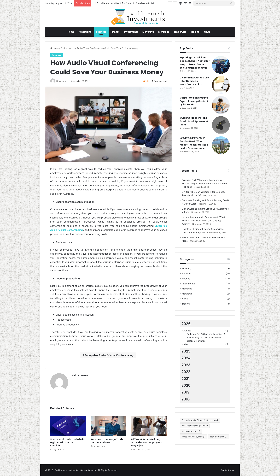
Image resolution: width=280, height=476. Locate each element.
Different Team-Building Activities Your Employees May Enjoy (146, 442)
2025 (186, 351)
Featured (186, 273)
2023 (185, 365)
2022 (185, 371)
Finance (115, 31)
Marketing (148, 31)
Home (71, 31)
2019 (185, 392)
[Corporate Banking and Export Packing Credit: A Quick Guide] (221, 105)
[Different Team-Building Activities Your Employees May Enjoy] (149, 426)
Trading (195, 31)
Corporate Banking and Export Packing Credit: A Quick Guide (194, 101)
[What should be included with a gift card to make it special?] (68, 426)
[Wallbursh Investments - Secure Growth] (140, 17)
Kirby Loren (61, 81)
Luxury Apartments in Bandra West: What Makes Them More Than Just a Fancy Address (194, 143)
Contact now (227, 470)
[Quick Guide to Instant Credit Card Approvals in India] (221, 125)
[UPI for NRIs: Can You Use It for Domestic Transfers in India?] (221, 85)
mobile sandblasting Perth (195, 425)
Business (101, 31)
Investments (131, 31)
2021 (185, 378)
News (207, 31)
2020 (186, 385)
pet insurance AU (191, 431)
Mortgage (163, 31)
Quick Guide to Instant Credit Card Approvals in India (194, 121)
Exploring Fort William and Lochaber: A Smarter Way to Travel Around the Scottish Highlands (195, 62)
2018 (185, 399)
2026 (186, 323)
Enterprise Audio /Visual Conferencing (109, 355)
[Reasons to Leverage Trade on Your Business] (108, 426)
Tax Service (180, 31)
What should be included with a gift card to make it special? (67, 442)
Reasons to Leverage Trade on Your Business (107, 441)
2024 (186, 358)
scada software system (193, 436)
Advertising (85, 31)
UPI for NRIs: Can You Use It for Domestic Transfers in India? (194, 81)
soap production (218, 436)
